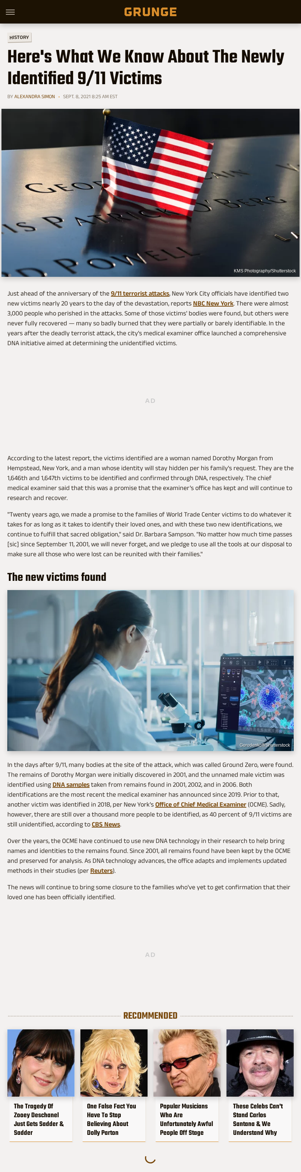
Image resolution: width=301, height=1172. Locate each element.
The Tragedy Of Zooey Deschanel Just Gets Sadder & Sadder (39, 1119)
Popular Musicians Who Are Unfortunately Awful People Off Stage (186, 1119)
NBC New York (213, 303)
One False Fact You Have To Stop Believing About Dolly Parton (111, 1119)
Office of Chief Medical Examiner (200, 804)
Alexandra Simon (34, 96)
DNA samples (71, 784)
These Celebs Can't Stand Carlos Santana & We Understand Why (258, 1119)
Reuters (101, 870)
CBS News (106, 824)
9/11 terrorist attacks (140, 293)
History (19, 37)
